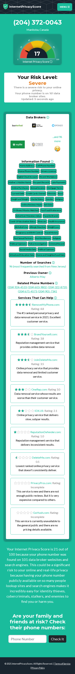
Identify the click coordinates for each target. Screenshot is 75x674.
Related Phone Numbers (37, 283)
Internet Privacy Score (37, 61)
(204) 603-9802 (37, 287)
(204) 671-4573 (27, 291)
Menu (64, 7)
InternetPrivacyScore (24, 6)
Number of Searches (37, 262)
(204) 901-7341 (47, 291)
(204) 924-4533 (17, 287)
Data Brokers (37, 117)
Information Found (38, 161)
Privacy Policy (38, 667)
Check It (57, 639)
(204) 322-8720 (57, 287)
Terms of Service (62, 663)
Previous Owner (37, 273)
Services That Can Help (37, 298)
